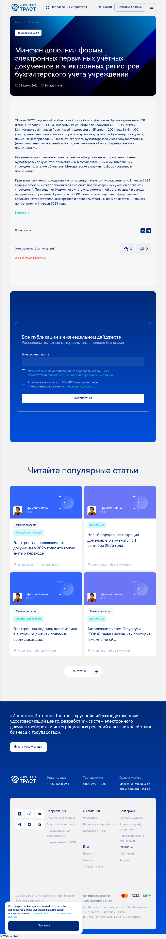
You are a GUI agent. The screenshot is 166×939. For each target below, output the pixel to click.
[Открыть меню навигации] (152, 7)
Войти (107, 7)
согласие (40, 371)
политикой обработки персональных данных (81, 375)
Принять (44, 925)
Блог (18, 22)
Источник (22, 213)
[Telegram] (148, 230)
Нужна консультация (28, 747)
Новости (33, 22)
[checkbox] (23, 371)
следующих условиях (80, 386)
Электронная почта (35, 354)
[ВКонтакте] (142, 230)
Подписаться (83, 398)
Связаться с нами (130, 7)
